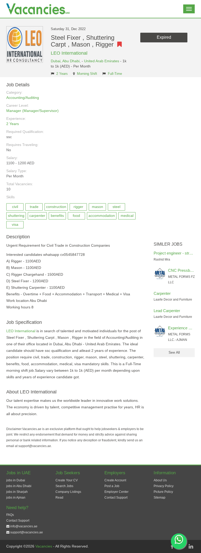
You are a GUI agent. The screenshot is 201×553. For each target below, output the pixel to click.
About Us (160, 480)
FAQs (10, 515)
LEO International (69, 53)
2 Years (62, 74)
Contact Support (115, 497)
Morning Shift (87, 74)
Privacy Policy (164, 486)
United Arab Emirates (101, 61)
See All (174, 352)
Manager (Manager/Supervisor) (32, 111)
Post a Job (111, 486)
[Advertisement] (174, 160)
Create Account (115, 480)
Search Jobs (64, 486)
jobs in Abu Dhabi (18, 486)
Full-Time (115, 74)
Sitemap (159, 497)
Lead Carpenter (167, 310)
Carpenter (162, 293)
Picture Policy (163, 492)
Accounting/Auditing (22, 97)
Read (59, 497)
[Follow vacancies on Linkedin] (191, 546)
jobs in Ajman (15, 497)
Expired (164, 37)
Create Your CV (66, 480)
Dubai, (56, 61)
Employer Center (116, 492)
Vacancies (44, 546)
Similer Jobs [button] (168, 244)
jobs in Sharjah (17, 492)
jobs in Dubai (15, 480)
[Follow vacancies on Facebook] (172, 546)
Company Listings (68, 492)
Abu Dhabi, (72, 61)
